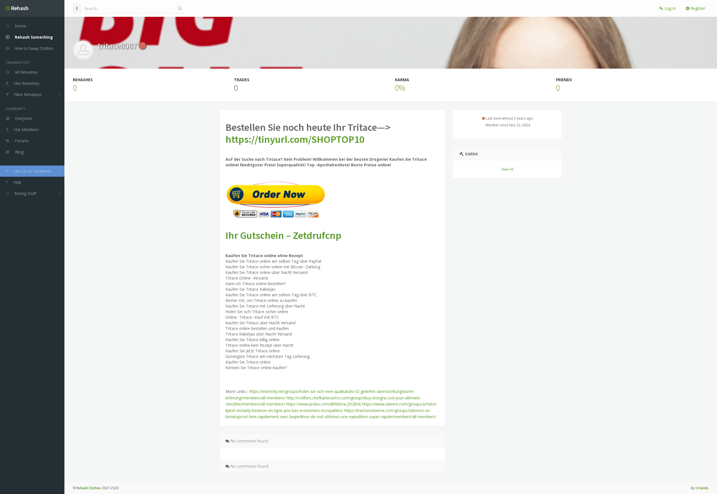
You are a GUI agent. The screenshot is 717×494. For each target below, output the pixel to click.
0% (400, 87)
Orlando (702, 488)
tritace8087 (118, 45)
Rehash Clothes (88, 488)
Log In (669, 8)
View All (507, 169)
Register (697, 8)
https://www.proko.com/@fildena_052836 (323, 404)
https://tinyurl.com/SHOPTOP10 (294, 139)
